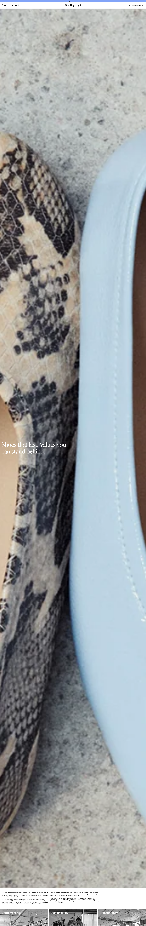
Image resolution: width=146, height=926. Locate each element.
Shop (4, 5)
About (15, 5)
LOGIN (142, 1)
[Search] (125, 5)
